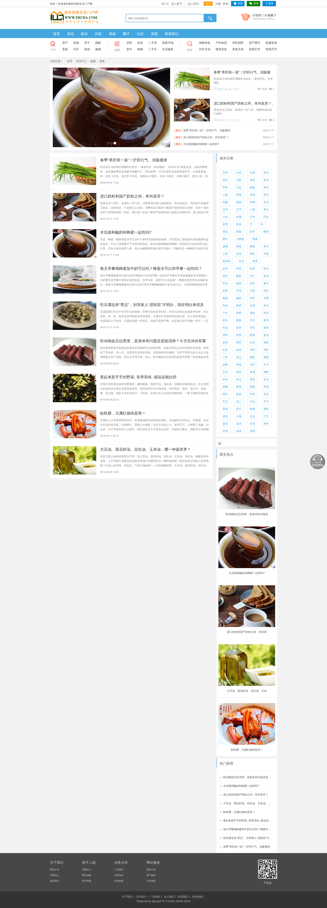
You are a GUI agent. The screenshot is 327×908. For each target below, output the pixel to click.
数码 (266, 231)
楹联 (238, 298)
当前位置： (56, 61)
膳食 (102, 61)
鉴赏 (225, 423)
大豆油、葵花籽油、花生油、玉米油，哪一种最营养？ (145, 449)
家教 (238, 276)
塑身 (238, 246)
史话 (225, 401)
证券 (252, 342)
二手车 (152, 49)
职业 (266, 268)
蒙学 (266, 283)
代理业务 (118, 875)
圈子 (126, 33)
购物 (140, 49)
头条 (238, 172)
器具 (225, 409)
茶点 (238, 379)
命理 (252, 305)
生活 (266, 379)
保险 (266, 342)
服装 (238, 320)
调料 (266, 372)
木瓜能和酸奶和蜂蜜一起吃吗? (201, 144)
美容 (238, 253)
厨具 (225, 379)
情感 (266, 386)
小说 (225, 217)
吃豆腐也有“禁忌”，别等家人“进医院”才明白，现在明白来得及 (152, 304)
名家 (225, 290)
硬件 (225, 239)
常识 (241, 261)
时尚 (266, 313)
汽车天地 (204, 49)
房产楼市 (254, 43)
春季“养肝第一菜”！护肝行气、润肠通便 (133, 159)
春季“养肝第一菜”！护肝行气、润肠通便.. (242, 72)
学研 (225, 187)
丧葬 (238, 313)
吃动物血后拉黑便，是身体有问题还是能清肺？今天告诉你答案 (153, 340)
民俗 (225, 305)
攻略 (225, 364)
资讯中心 (81, 61)
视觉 (252, 379)
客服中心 (86, 869)
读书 (225, 209)
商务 (266, 423)
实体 (238, 431)
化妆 (225, 327)
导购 (238, 180)
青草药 (226, 261)
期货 (238, 342)
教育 (255, 261)
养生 (266, 246)
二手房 (152, 43)
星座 (238, 305)
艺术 (252, 217)
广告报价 (155, 896)
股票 (252, 335)
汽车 (76, 49)
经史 (266, 290)
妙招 (238, 394)
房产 (65, 43)
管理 (252, 431)
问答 (98, 33)
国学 (252, 283)
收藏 (238, 217)
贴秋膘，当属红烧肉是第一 (123, 413)
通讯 (225, 231)
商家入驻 (151, 869)
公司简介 (141, 896)
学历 (225, 283)
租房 (140, 43)
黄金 (225, 342)
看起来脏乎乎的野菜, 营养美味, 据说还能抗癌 (138, 376)
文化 (266, 202)
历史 (266, 217)
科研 (252, 268)
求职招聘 (238, 43)
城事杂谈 (204, 43)
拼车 (129, 49)
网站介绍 (54, 869)
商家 (112, 33)
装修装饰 (271, 43)
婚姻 (225, 386)
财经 (266, 327)
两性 (252, 253)
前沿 (266, 172)
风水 (266, 305)
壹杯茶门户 (268, 130)
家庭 (252, 386)
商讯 (225, 180)
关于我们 (127, 896)
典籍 (225, 298)
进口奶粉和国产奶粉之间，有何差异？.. (243, 103)
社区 (140, 33)
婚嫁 (98, 43)
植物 (238, 202)
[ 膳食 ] (178, 130)
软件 (252, 231)
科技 (238, 224)
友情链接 (118, 880)
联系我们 (171, 33)
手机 (252, 327)
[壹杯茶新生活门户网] (74, 17)
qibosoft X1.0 (159, 901)
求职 (129, 43)
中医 (266, 253)
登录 (208, 3)
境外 (266, 349)
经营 (225, 431)
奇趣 (225, 202)
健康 (98, 49)
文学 (238, 209)
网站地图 (86, 875)
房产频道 (151, 875)
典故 (252, 313)
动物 (252, 202)
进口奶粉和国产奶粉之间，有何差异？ (132, 196)
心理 (225, 253)
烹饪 (252, 364)
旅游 (87, 49)
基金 (266, 335)
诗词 (238, 290)
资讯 (70, 33)
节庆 (225, 313)
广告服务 (118, 869)
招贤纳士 (54, 875)
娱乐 (84, 33)
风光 (266, 187)
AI (262, 224)
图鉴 (252, 187)
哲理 (225, 224)
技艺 (238, 409)
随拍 (252, 357)
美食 (65, 49)
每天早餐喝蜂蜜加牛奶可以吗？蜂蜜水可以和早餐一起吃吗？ (151, 268)
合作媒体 (197, 896)
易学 (252, 298)
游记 (238, 357)
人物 (225, 194)
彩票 (225, 349)
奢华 (266, 320)
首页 (56, 33)
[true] (210, 18)
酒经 (266, 409)
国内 (252, 349)
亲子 (87, 43)
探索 (255, 239)
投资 (238, 335)
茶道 (266, 394)
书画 (266, 298)
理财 (225, 335)
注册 (218, 3)
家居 (238, 386)
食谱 (252, 372)
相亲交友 (221, 49)
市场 (252, 423)
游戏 (252, 194)
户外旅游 (221, 43)
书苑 (252, 290)
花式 (238, 423)
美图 (154, 33)
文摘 (252, 172)
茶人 (238, 401)
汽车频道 (151, 880)
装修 (76, 43)
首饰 (238, 327)
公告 (238, 187)
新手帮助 (86, 880)
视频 (266, 357)
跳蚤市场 (168, 43)
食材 (238, 372)
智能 (238, 231)
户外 (225, 357)
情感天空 (254, 49)
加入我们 (169, 896)
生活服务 (168, 49)
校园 (238, 283)
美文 (266, 209)
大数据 (240, 239)
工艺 (266, 416)
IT (251, 224)
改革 (225, 268)
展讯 (252, 180)
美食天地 (238, 49)
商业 (266, 180)
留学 (225, 276)
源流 (266, 276)
